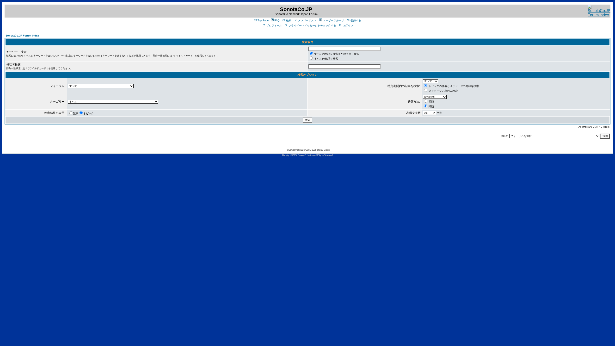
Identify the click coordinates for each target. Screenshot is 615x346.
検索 (288, 20)
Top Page (263, 20)
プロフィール (274, 25)
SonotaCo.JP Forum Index (22, 35)
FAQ (277, 20)
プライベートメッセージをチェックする (312, 25)
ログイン (348, 25)
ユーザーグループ (333, 20)
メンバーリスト (307, 20)
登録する (356, 20)
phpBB (300, 149)
